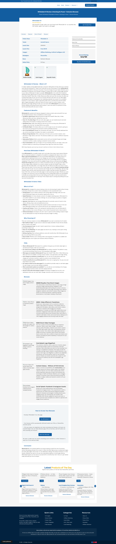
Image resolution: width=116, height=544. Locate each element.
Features (30, 34)
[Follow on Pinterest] (96, 1)
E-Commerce (63, 487)
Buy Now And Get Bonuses (84, 61)
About (62, 5)
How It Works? (38, 34)
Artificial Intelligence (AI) (58, 52)
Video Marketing (45, 487)
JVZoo (42, 480)
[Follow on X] (94, 1)
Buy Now (88, 34)
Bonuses (46, 34)
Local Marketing (70, 487)
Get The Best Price (87, 24)
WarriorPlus (44, 55)
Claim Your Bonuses (44, 434)
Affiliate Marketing (46, 52)
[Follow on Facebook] (92, 1)
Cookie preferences (7, 541)
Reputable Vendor (51, 77)
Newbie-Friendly (27, 77)
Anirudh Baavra (36, 22)
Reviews (67, 5)
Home (58, 5)
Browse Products (90, 5)
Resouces (74, 5)
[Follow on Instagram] (96, 542)
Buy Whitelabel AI (45, 419)
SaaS (24, 487)
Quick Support (39, 77)
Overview (24, 34)
